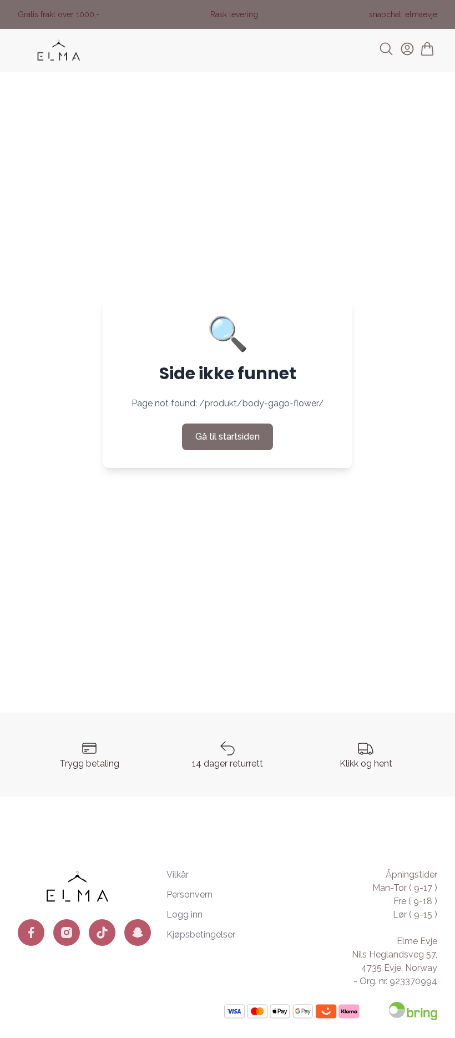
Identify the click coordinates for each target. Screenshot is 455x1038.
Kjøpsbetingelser (200, 934)
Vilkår (177, 874)
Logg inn (184, 914)
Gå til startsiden (227, 436)
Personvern (189, 894)
